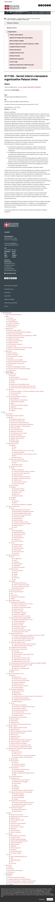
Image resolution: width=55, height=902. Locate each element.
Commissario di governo (16, 776)
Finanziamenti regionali (19, 766)
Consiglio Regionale (13, 321)
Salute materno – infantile (17, 827)
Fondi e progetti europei (14, 600)
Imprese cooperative (16, 848)
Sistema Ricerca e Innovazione (18, 836)
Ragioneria (13, 407)
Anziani (15, 576)
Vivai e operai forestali (18, 483)
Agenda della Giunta (13, 325)
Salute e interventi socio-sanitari (21, 585)
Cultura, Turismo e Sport (14, 506)
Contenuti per (8, 865)
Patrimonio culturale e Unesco (20, 522)
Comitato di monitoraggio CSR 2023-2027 (23, 637)
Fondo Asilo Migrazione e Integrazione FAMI (21, 665)
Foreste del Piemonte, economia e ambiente (24, 471)
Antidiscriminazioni (18, 564)
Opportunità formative (18, 691)
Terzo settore (16, 578)
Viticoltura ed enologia (16, 435)
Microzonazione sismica (19, 806)
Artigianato (13, 846)
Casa (12, 593)
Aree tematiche (9, 414)
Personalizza (42, 899)
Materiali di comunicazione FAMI (21, 668)
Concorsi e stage (13, 62)
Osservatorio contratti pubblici (15, 360)
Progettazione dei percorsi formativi (22, 700)
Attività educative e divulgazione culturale (23, 511)
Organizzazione (12, 32)
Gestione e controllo (18, 611)
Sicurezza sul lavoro (15, 825)
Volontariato (16, 787)
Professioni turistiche (18, 548)
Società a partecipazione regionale (17, 68)
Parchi (14, 463)
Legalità (13, 598)
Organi (7, 316)
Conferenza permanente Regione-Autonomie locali (23, 386)
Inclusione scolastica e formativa (21, 586)
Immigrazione (16, 565)
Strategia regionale (18, 531)
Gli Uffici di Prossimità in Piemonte (16, 877)
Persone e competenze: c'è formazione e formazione (21, 883)
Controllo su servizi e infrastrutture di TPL (21, 745)
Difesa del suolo (15, 768)
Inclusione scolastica (18, 687)
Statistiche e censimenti (16, 431)
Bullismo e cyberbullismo (19, 682)
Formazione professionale (17, 689)
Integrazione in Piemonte (19, 666)
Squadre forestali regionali (19, 809)
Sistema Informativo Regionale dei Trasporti (21, 747)
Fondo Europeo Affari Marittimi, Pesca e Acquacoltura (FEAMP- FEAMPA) (28, 663)
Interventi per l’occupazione (20, 705)
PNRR (12, 672)
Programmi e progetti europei (18, 642)
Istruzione (13, 675)
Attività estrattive (15, 844)
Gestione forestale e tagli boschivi (21, 473)
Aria (14, 449)
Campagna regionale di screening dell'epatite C (19, 879)
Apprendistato (16, 693)
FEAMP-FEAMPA (15, 442)
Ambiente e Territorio (13, 443)
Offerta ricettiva (17, 550)
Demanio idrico (14, 759)
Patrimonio (10, 389)
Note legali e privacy (9, 289)
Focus (9, 876)
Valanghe (15, 799)
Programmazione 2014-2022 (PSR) (22, 640)
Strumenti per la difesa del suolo (21, 769)
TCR (12, 862)
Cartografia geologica (18, 794)
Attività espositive (17, 518)
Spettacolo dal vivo (18, 525)
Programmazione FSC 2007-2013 (21, 661)
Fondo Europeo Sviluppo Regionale (19, 841)
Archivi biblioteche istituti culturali (21, 510)
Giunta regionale (12, 320)
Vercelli (14, 257)
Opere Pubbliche (15, 761)
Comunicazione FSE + (18, 609)
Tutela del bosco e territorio (20, 482)
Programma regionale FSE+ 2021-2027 (23, 604)
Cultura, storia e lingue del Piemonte (22, 515)
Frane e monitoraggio (18, 797)
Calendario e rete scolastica (20, 679)
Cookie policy (7, 292)
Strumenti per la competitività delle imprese (24, 707)
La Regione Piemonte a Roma (16, 53)
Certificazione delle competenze (21, 698)
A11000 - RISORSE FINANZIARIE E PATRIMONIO (29, 87)
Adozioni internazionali (16, 590)
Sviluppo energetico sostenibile (18, 839)
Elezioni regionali (15, 377)
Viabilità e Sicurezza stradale (18, 733)
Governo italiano (8, 2)
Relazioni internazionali (15, 50)
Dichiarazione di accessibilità (10, 285)
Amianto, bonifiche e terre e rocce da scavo (23, 450)
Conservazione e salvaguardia (20, 461)
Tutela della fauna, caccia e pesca (19, 433)
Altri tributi (13, 863)
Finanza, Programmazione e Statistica (17, 396)
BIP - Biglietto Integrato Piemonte (19, 727)
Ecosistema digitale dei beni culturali (22, 513)
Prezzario (15, 762)
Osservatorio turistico (18, 551)
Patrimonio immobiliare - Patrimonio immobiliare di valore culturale (27, 391)
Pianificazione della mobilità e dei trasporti (21, 740)
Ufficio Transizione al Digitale (16, 41)
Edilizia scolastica (15, 719)
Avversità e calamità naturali (18, 421)
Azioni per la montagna (19, 490)
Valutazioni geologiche (18, 795)
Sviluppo (10, 834)
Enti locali (13, 375)
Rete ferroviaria (14, 734)
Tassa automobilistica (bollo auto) (19, 856)
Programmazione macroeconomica (19, 400)
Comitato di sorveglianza (19, 614)
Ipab (14, 579)
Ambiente (13, 445)
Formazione (16, 788)
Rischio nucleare (17, 457)
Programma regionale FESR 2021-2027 (23, 619)
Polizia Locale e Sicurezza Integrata (19, 379)
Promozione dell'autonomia (20, 583)
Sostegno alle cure (15, 818)
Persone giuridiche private (17, 592)
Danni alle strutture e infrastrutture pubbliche (24, 755)
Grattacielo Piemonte (14, 56)
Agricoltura (10, 417)
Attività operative (17, 811)
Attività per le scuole (18, 684)
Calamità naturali (15, 750)
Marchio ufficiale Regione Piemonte (16, 367)
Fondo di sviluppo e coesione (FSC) (19, 649)
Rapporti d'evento (17, 752)
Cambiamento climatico (16, 466)
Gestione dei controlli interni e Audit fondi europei (21, 65)
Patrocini (10, 365)
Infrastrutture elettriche (19, 764)
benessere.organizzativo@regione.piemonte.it (15, 97)
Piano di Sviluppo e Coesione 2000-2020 (23, 654)
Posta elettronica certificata (10, 303)
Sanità (9, 813)
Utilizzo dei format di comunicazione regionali (19, 368)
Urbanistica (16, 501)
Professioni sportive (18, 541)
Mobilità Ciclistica (15, 729)
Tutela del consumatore (19, 567)
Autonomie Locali (12, 374)
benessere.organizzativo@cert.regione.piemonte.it (16, 101)
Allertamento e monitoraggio (20, 781)
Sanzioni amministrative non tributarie (17, 361)
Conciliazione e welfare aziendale (19, 717)
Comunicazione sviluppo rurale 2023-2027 (23, 639)
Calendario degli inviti (18, 623)
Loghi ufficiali (7, 296)
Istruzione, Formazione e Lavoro (16, 673)
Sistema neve (16, 539)
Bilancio (12, 403)
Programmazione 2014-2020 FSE (21, 616)
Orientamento (14, 720)
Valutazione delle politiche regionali (19, 405)
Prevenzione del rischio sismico (18, 801)
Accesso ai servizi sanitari (17, 815)
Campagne (10, 884)
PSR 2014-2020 (17, 480)
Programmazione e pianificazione (21, 780)
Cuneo (5, 257)
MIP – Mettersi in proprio (19, 708)
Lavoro (12, 703)
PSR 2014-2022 (15, 440)
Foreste (12, 468)
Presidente (10, 318)
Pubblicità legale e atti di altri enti (16, 363)
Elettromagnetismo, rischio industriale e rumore (25, 454)
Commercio (13, 849)
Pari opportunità (17, 558)
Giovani (15, 560)
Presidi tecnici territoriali (17, 808)
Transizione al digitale (16, 853)
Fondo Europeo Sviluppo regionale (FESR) (21, 618)
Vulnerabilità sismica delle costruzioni (22, 804)
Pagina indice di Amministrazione (13, 314)
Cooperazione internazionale (18, 597)
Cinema (15, 527)
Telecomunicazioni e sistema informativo (23, 790)
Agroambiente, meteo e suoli (18, 419)
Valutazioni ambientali (18, 452)
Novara (14, 252)
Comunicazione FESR (18, 628)
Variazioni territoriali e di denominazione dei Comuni (23, 388)
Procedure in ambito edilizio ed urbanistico (23, 802)
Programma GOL (15, 722)
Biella (5, 255)
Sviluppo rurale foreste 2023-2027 (22, 478)
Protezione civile (15, 778)
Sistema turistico (17, 546)
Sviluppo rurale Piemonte (17, 633)
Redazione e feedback (9, 299)
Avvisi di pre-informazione (19, 605)
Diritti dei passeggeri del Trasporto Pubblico (21, 731)
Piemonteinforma (12, 327)
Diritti (12, 557)
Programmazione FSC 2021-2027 (21, 658)
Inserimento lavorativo (18, 588)
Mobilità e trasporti (12, 726)
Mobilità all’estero (17, 694)
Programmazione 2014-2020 (20, 632)
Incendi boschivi (17, 783)
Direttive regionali (17, 701)
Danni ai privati (17, 754)
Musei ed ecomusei (18, 520)
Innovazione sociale (18, 571)
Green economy (14, 485)
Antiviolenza (16, 562)
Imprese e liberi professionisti (15, 870)
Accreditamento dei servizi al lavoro (22, 714)
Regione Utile (8, 351)
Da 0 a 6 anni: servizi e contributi (21, 680)
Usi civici (13, 382)
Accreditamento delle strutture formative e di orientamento (27, 696)
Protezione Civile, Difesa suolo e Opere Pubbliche (20, 748)
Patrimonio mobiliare (16, 393)
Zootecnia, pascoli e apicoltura (18, 436)
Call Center (10, 358)
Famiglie (15, 574)
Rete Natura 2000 (17, 464)
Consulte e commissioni (13, 323)
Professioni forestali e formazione (21, 477)
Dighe (14, 775)
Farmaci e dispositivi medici (17, 820)
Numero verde (7, 262)
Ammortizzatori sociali (18, 712)
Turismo (13, 543)
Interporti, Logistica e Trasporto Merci (20, 741)
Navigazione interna (15, 736)
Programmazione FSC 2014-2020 (21, 659)
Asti (5, 253)
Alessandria (7, 252)
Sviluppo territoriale (15, 837)
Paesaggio (13, 497)
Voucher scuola (17, 677)
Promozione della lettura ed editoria (22, 524)
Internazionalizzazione (16, 851)
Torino (13, 253)
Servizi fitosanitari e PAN (17, 429)
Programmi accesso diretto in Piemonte (23, 646)
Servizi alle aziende (15, 428)
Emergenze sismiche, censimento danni (23, 757)
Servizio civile (14, 595)
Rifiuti (14, 456)
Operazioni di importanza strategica (22, 607)
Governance (16, 651)
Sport (12, 529)
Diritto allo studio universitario (20, 686)
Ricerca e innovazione (16, 832)
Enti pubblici (11, 869)
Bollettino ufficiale (12, 353)
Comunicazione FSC (18, 653)
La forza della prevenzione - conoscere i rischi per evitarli (22, 881)
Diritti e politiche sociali (13, 555)
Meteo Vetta (16, 494)
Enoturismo (16, 553)
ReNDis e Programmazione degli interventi (23, 773)
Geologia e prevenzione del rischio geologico (21, 792)
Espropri (13, 381)
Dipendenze (13, 829)
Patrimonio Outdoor (18, 496)
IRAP (12, 858)
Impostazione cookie (11, 273)
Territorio (13, 499)
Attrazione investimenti (16, 842)
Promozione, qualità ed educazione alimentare (22, 424)
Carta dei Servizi (12, 370)
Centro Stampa (14, 395)
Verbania (14, 255)
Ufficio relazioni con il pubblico (15, 356)
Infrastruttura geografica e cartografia (22, 504)
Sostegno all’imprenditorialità (20, 710)
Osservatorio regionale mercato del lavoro (21, 724)
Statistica (13, 410)
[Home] (5, 18)
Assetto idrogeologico (18, 771)
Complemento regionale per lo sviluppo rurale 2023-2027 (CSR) (28, 635)
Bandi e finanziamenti (13, 355)
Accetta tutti (49, 899)
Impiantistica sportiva (18, 538)
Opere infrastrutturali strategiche (19, 743)
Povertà (15, 572)
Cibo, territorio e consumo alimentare (20, 422)
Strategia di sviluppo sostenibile (16, 416)
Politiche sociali (14, 569)
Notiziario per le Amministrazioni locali (20, 384)
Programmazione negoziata (17, 402)
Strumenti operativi (15, 830)
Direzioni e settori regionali (16, 35)
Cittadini (10, 867)
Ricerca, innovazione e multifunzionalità (20, 426)
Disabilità (13, 581)
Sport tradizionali (17, 536)
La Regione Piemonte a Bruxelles (17, 47)
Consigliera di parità (18, 715)
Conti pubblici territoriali (16, 409)
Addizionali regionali (16, 860)
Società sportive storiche (19, 534)
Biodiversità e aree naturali (17, 459)
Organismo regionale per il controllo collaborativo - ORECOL (24, 44)
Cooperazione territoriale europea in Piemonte (24, 644)
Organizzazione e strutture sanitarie (19, 816)
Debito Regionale (15, 398)
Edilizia (15, 503)
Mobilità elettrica (15, 738)
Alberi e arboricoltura (18, 470)
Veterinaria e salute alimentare (18, 823)
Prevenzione (14, 822)
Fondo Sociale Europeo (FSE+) (18, 602)
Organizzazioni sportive (19, 532)
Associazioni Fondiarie (18, 489)
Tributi (9, 855)
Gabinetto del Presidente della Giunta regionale (21, 38)
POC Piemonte (16, 656)
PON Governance (15, 670)
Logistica (15, 785)
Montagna (13, 487)
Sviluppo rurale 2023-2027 (17, 438)
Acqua (14, 447)
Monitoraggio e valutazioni (19, 612)
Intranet (6, 306)
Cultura (12, 508)
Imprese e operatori (18, 475)
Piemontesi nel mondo (18, 517)
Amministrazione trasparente (16, 59)
